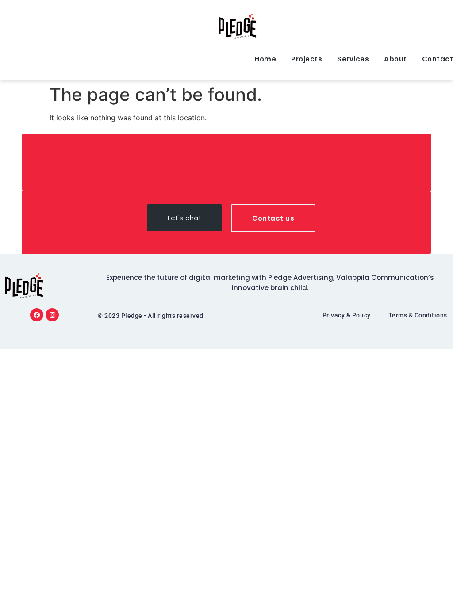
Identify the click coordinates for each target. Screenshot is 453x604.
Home (265, 59)
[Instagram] (52, 314)
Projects (306, 59)
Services (353, 59)
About (395, 59)
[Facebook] (36, 314)
